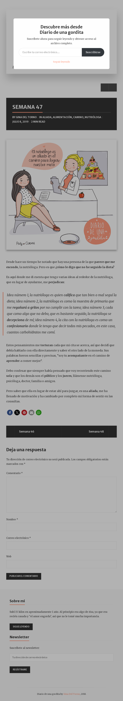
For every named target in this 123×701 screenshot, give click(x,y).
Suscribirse (93, 52)
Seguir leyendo (61, 61)
